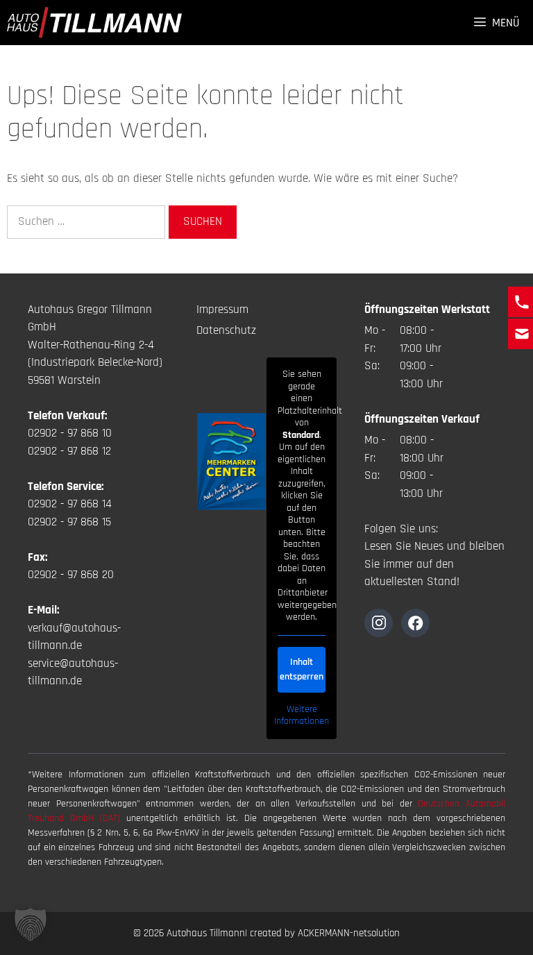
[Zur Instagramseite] (378, 623)
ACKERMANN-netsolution (349, 933)
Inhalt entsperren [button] (301, 669)
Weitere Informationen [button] (301, 716)
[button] (30, 924)
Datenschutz (226, 330)
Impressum (222, 309)
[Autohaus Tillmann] (94, 22)
